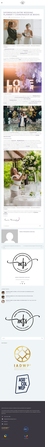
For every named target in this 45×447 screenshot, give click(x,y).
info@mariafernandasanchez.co (10, 419)
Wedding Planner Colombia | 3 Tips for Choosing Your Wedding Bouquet (20, 291)
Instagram (5, 213)
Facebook (36, 212)
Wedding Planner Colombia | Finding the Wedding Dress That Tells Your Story (21, 300)
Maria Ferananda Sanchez (16, 17)
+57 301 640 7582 (7, 416)
